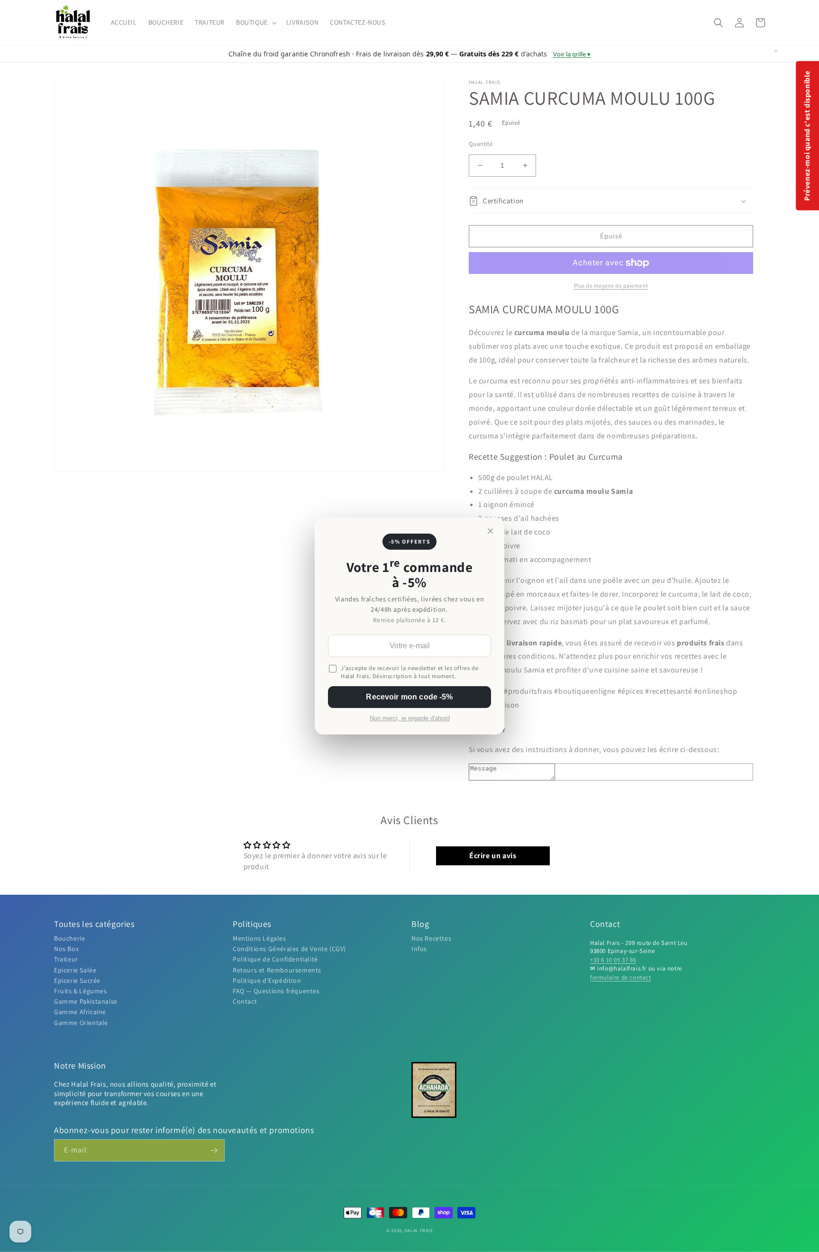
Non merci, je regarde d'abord (410, 718)
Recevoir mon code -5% (409, 697)
